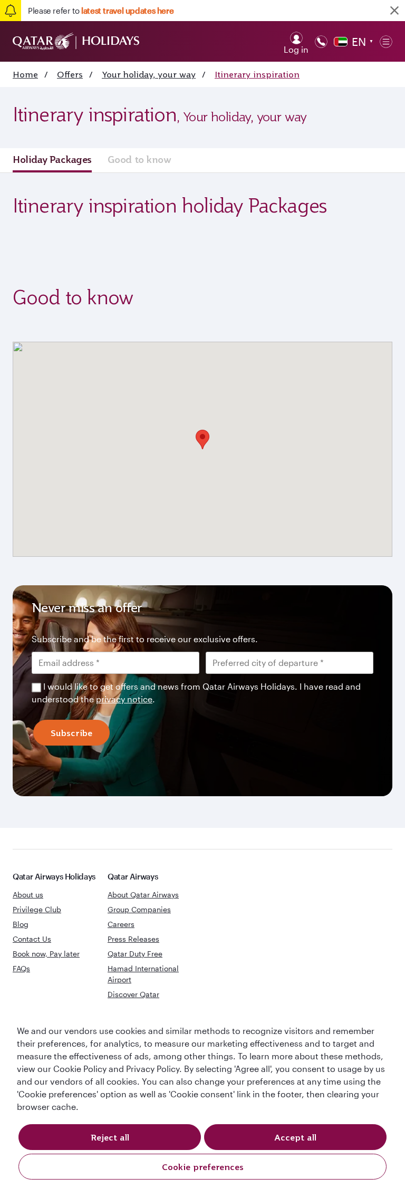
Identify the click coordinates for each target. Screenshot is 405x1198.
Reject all (110, 1137)
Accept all (295, 1137)
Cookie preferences (203, 1167)
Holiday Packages (52, 159)
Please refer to (100, 10)
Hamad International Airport (143, 974)
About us (28, 894)
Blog (20, 924)
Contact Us (32, 938)
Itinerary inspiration (257, 74)
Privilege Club (37, 909)
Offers (70, 74)
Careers (121, 924)
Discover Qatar (133, 994)
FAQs (21, 968)
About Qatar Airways (143, 894)
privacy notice (124, 699)
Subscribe (71, 733)
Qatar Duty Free (135, 953)
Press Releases (133, 938)
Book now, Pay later (46, 953)
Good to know (139, 159)
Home (25, 74)
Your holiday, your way (149, 74)
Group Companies (139, 909)
